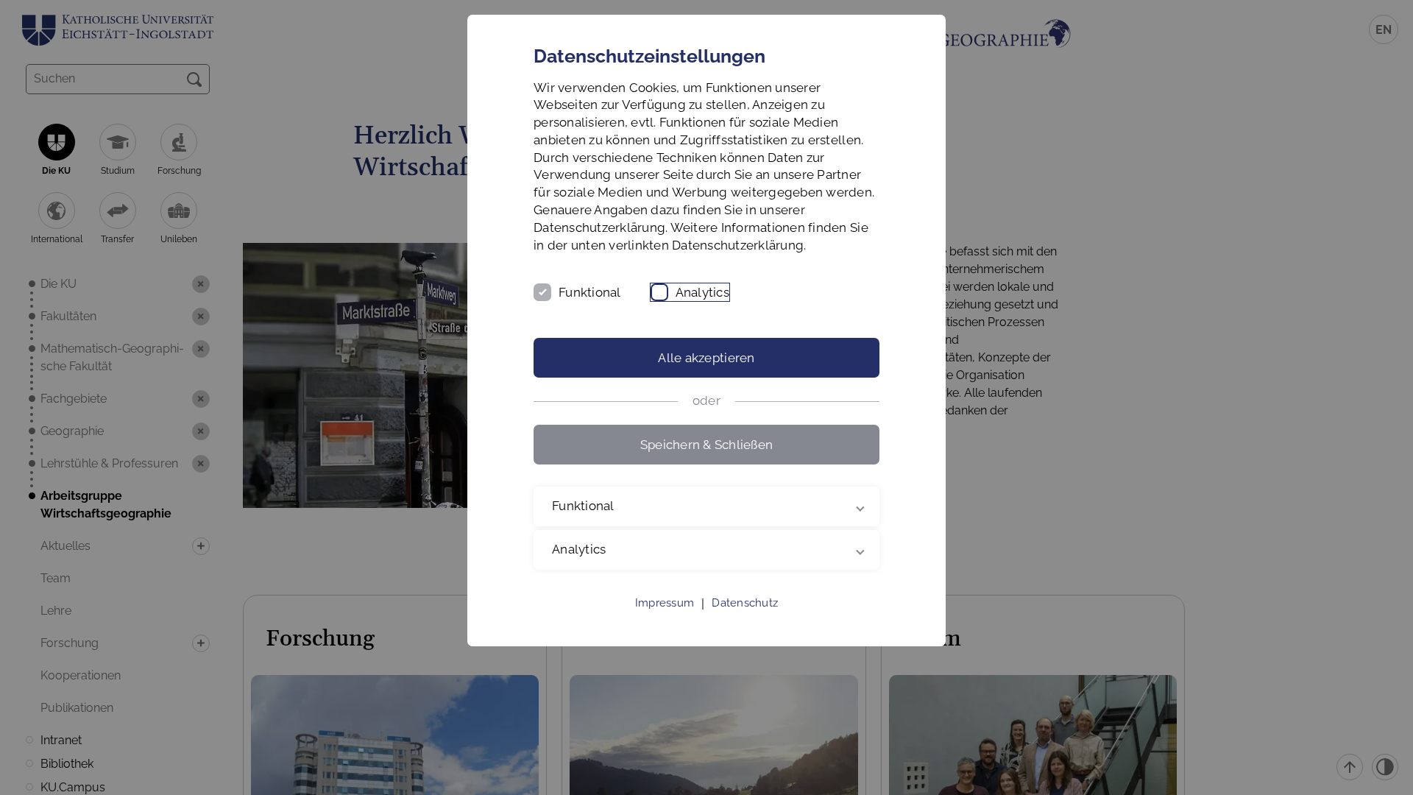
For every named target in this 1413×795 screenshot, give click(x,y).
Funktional (590, 292)
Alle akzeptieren (706, 357)
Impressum (664, 603)
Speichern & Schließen (706, 444)
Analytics (702, 292)
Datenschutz (745, 603)
